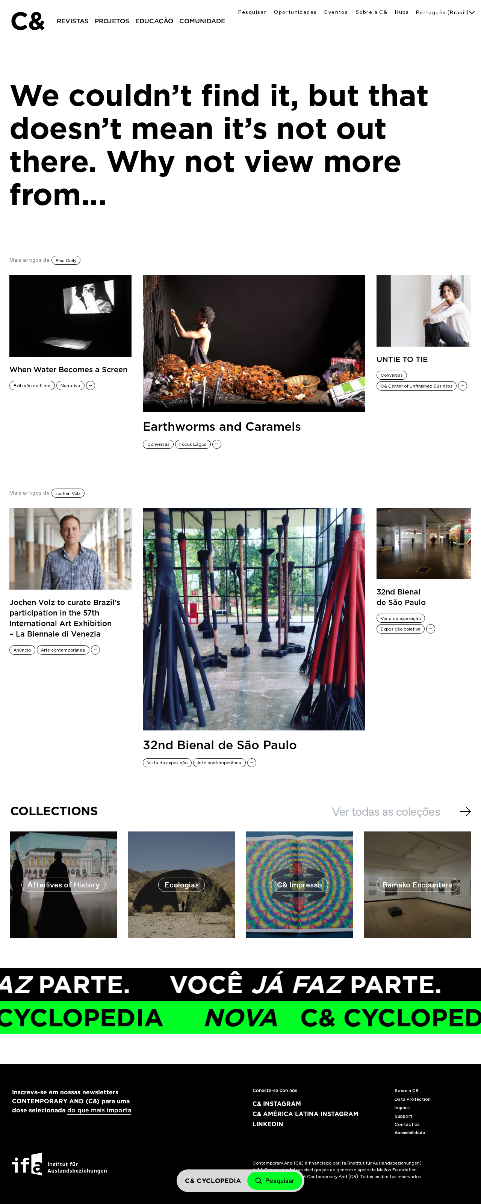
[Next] (465, 811)
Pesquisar (252, 12)
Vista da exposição (167, 762)
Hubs (402, 12)
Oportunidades (295, 12)
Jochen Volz (68, 493)
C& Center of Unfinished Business (416, 386)
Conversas (158, 444)
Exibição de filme (32, 385)
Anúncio (22, 650)
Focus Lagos (192, 444)
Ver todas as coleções (386, 812)
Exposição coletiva (400, 629)
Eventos (336, 12)
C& (27, 21)
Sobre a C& (371, 12)
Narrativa (70, 385)
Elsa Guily (66, 260)
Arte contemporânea (63, 650)
